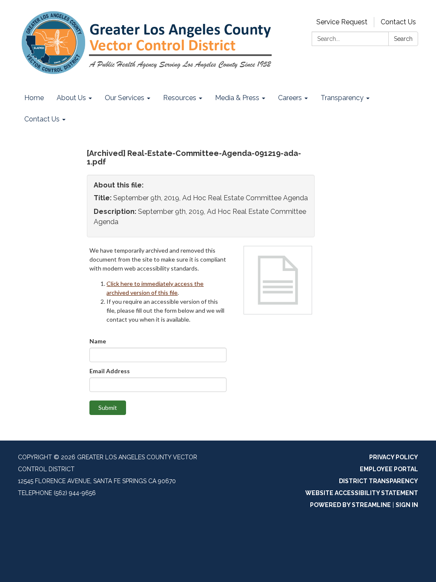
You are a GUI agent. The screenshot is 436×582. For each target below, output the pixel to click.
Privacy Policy (393, 457)
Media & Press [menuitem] (237, 98)
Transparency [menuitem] (342, 98)
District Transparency (378, 481)
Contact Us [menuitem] (42, 119)
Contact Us (398, 22)
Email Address (109, 371)
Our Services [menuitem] (124, 98)
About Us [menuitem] (71, 98)
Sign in (407, 504)
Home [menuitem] (34, 98)
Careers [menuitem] (290, 98)
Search (403, 38)
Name (97, 341)
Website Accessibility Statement (361, 493)
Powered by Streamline (350, 504)
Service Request (341, 22)
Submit (107, 407)
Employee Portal (389, 469)
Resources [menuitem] (179, 98)
